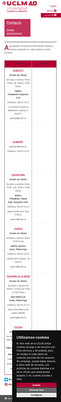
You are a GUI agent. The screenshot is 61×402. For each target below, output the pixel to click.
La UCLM (49, 15)
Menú (50, 10)
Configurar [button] (36, 395)
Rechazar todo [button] (36, 390)
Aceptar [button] (37, 385)
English (53, 6)
